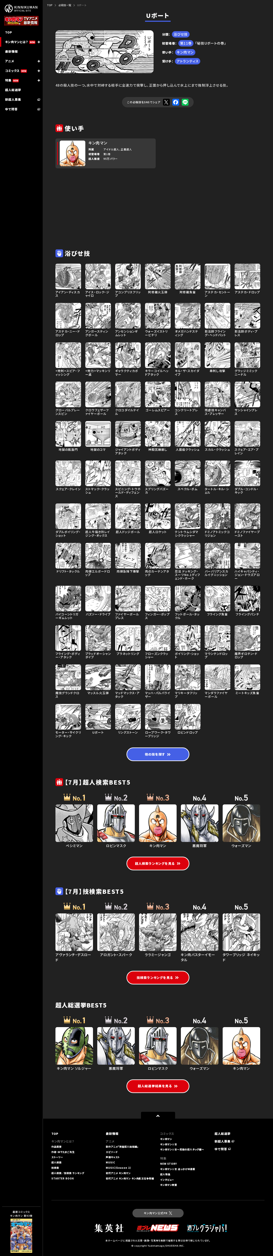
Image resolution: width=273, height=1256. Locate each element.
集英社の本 (16, 1237)
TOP (49, 5)
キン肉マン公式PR (155, 1213)
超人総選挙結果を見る (155, 1086)
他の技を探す (155, 754)
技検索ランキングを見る (155, 977)
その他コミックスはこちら (19, 1246)
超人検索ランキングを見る (155, 863)
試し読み (15, 1227)
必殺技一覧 (64, 5)
